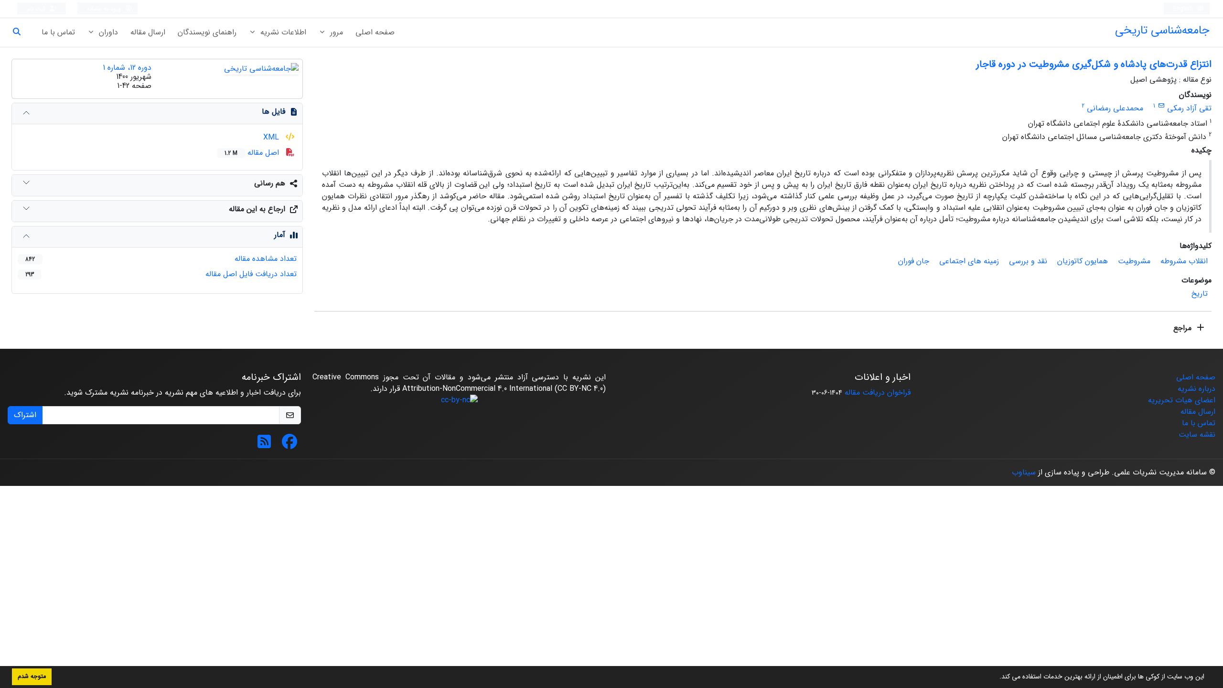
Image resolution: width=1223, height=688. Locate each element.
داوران (107, 32)
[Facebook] (289, 445)
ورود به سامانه (105, 8)
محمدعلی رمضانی (1115, 108)
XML (272, 137)
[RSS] (264, 445)
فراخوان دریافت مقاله (878, 392)
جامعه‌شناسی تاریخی (1162, 31)
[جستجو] (20, 32)
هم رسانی (269, 183)
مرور (335, 32)
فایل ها (273, 112)
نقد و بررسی (1028, 261)
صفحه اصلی (375, 32)
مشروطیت (1134, 261)
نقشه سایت (1197, 435)
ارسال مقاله (147, 32)
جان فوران (913, 261)
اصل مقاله (253, 153)
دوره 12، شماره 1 (127, 68)
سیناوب (1024, 472)
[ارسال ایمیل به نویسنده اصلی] (1161, 105)
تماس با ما (58, 32)
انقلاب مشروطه (1184, 261)
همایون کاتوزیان (1082, 261)
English (1184, 8)
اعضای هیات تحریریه (1181, 400)
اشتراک (25, 415)
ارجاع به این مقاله (257, 209)
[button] (996, 677)
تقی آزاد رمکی (1189, 108)
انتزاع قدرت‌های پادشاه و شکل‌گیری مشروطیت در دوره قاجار (1094, 64)
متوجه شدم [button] (32, 676)
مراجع (1183, 328)
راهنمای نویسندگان (207, 32)
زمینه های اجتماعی (969, 261)
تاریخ (1199, 294)
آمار (279, 235)
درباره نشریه (1196, 389)
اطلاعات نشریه (282, 32)
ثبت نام (37, 8)
